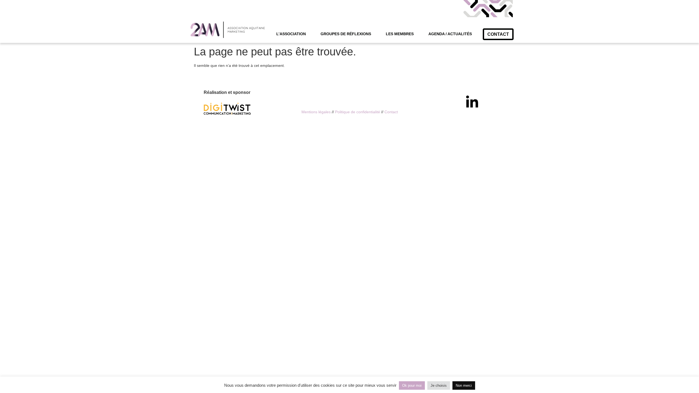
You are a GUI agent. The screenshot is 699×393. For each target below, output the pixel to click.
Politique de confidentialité (357, 112)
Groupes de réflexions (346, 34)
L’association (291, 34)
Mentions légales (316, 112)
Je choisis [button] (439, 385)
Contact (391, 112)
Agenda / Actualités (450, 34)
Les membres (400, 34)
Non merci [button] (464, 385)
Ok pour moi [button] (412, 385)
